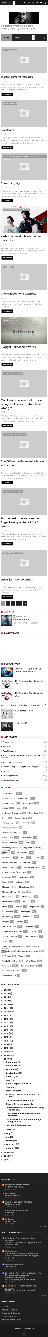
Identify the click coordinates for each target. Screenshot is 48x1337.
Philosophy (8, 267)
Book (4, 818)
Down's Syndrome (10, 775)
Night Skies (34, 907)
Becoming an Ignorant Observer (20, 1279)
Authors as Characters (11, 813)
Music (4, 907)
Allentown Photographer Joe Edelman (20, 1239)
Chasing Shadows (10, 780)
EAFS (28, 843)
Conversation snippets (13, 374)
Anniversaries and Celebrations (16, 210)
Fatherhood (7, 857)
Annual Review (8, 803)
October (10, 1069)
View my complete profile (25, 623)
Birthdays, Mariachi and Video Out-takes (23, 1095)
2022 (6, 1004)
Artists (5, 808)
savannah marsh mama (17, 1184)
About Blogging (10, 103)
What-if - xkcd (9, 1309)
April (8, 1137)
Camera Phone (21, 818)
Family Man (7, 746)
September (12, 1073)
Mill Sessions (27, 897)
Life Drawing (24, 877)
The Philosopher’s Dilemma (19, 294)
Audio (19, 808)
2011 (6, 1044)
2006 (6, 1152)
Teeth (33, 931)
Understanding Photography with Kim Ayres (21, 767)
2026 (6, 990)
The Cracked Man (9, 936)
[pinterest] (37, 2)
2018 (6, 1019)
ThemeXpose (29, 1328)
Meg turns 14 (21, 723)
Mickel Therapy (8, 897)
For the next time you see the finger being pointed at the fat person (21, 522)
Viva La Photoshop (9, 961)
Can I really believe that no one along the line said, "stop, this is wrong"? (22, 404)
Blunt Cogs (33, 813)
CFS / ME (6, 771)
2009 (6, 1051)
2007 (6, 1059)
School (20, 921)
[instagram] (28, 2)
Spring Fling (29, 926)
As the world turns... (14, 1187)
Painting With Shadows (17, 26)
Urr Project (6, 956)
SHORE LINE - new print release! (20, 1290)
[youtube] (45, 2)
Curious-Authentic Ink (16, 1210)
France (36, 857)
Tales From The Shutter (12, 762)
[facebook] (24, 2)
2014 (6, 1033)
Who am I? (6, 966)
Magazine (6, 887)
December (11, 1062)
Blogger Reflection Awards (18, 347)
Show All (43, 1227)
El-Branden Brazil (14, 1264)
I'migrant (10, 1219)
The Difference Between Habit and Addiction (23, 1114)
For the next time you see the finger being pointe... (24, 1120)
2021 (6, 1008)
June (9, 1129)
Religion (5, 921)
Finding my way (12, 1204)
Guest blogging (8, 867)
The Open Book (31, 936)
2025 (6, 993)
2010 (6, 1048)
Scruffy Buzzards (9, 926)
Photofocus (11, 1251)
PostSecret (11, 1193)
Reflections (28, 916)
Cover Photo (26, 838)
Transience (10, 1266)
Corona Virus (7, 838)
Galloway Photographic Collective (16, 862)
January (10, 1148)
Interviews (6, 877)
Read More (7, 94)
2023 (6, 1000)
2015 (6, 1030)
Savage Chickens (11, 1313)
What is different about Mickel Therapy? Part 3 (23, 705)
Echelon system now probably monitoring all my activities (22, 847)
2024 (6, 997)
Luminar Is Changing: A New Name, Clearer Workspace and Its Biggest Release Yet (22, 1255)
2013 (6, 1037)
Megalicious (24, 887)
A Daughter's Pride (24, 710)
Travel (4, 941)
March (9, 1140)
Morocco (26, 902)
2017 (6, 1022)
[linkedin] (33, 2)
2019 (6, 1015)
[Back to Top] (24, 1334)
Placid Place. (11, 1221)
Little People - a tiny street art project (20, 1287)
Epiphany (6, 852)
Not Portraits (7, 912)
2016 (6, 1026)
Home (6, 38)
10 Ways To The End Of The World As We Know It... (28, 670)
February (11, 1144)
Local (4, 882)
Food (23, 857)
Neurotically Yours (11, 1319)
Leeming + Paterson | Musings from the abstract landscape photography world (23, 1275)
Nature (19, 907)
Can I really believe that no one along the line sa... (25, 1108)
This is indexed (9, 1316)
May (8, 1133)
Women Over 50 (9, 976)
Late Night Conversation (17, 579)
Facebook (7, 130)
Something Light (11, 183)
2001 (6, 1159)
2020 (6, 1011)
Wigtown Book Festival (11, 971)
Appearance (28, 803)
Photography (8, 742)
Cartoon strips (8, 823)
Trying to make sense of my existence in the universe (21, 156)
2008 (6, 1055)
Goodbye (9, 1212)
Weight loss (31, 961)
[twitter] (41, 2)
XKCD (5, 1306)
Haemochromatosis (32, 867)
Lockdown (20, 882)
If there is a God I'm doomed (14, 872)
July (8, 1080)
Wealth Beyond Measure (17, 77)
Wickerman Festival (29, 966)
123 (19, 603)
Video (21, 956)
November (11, 1065)
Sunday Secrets (12, 1195)
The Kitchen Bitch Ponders (18, 1202)
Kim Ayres (21, 616)
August (10, 1076)
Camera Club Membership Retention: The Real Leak (23, 1243)
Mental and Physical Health (15, 435)
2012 (6, 1040)
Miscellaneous (10, 50)
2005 (6, 1156)
